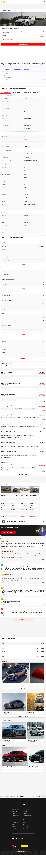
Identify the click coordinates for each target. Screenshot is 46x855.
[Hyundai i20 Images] (23, 19)
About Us (24, 822)
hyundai (10, 796)
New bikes (25, 807)
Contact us (14, 828)
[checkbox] (41, 379)
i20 (14, 796)
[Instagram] (16, 839)
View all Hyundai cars (22, 716)
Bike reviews (25, 811)
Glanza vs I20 (32, 516)
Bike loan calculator (27, 815)
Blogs (13, 824)
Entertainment (24, 240)
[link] (15, 673)
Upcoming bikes (26, 809)
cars (6, 796)
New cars (14, 807)
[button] (23, 521)
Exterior (12, 240)
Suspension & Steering (26, 92)
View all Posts (22, 619)
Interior (17, 240)
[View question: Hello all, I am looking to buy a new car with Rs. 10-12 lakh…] (23, 551)
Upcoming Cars (15, 809)
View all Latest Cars (22, 770)
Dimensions (35, 92)
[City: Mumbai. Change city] (44, 2)
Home (1, 796)
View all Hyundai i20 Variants (22, 474)
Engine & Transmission (5, 92)
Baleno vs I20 (13, 516)
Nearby (34, 641)
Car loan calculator (15, 815)
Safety (7, 240)
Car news (14, 813)
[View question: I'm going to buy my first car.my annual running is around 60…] (23, 591)
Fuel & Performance (16, 92)
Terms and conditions (27, 828)
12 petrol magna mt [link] (20, 796)
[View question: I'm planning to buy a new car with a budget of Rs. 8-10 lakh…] (23, 574)
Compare (43, 379)
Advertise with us (26, 830)
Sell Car (13, 830)
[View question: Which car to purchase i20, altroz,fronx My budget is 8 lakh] (23, 601)
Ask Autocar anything (16, 822)
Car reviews (14, 811)
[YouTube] (13, 839)
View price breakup (42, 373)
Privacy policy (25, 826)
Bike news (25, 813)
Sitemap (13, 826)
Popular (12, 640)
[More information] (12, 39)
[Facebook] (19, 839)
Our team (25, 824)
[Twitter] (22, 839)
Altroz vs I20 (23, 516)
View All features (22, 264)
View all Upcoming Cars (22, 688)
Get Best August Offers (23, 44)
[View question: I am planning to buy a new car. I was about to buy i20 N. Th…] (23, 612)
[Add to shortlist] (44, 14)
